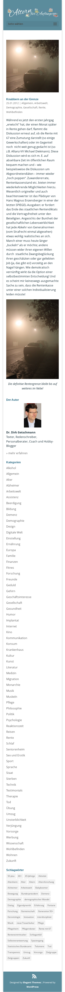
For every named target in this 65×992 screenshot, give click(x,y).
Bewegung (13, 893)
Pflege (10, 702)
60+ (20, 876)
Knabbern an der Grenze (22, 99)
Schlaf (10, 743)
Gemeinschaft (28, 911)
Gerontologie (14, 917)
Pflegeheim (13, 928)
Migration (12, 679)
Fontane (51, 905)
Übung (10, 808)
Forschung (13, 573)
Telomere (39, 946)
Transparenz (14, 952)
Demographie (14, 107)
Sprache (11, 767)
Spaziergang (37, 940)
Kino (9, 632)
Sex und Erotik (15, 755)
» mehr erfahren (17, 453)
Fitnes (10, 568)
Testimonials (14, 790)
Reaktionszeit (15, 726)
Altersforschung (46, 881)
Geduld (11, 585)
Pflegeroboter (28, 928)
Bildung (11, 509)
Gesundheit (13, 609)
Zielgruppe (51, 952)
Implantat (12, 620)
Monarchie (13, 685)
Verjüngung (13, 826)
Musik (10, 691)
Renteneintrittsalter (17, 934)
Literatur (12, 667)
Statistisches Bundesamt (19, 946)
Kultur (10, 656)
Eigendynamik (24, 905)
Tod (8, 802)
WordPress (32, 986)
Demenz (11, 515)
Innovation (29, 917)
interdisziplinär (44, 917)
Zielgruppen (13, 958)
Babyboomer (41, 887)
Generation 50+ (45, 911)
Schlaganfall (36, 934)
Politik (10, 714)
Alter (9, 480)
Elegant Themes (32, 982)
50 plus (11, 876)
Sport (10, 761)
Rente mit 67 (45, 928)
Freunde (11, 579)
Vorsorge (12, 831)
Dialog (11, 905)
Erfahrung (39, 905)
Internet (11, 626)
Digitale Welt (14, 532)
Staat (9, 773)
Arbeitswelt (40, 103)
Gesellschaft (30, 107)
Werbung (12, 837)
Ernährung (13, 544)
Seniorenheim (15, 749)
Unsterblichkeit (16, 820)
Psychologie (14, 720)
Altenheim (13, 881)
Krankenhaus (15, 650)
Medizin (11, 673)
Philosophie (14, 708)
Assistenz (12, 497)
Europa (11, 550)
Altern (32, 881)
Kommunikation (16, 638)
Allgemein (27, 103)
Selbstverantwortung (18, 940)
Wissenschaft (15, 843)
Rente (42, 107)
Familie (10, 556)
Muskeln (11, 697)
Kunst (10, 661)
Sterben (11, 779)
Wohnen (11, 855)
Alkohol (11, 468)
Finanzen (12, 562)
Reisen (10, 732)
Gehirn (10, 591)
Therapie (12, 796)
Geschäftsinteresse (18, 597)
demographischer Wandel (36, 899)
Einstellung (13, 538)
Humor (11, 614)
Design (10, 526)
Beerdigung (13, 503)
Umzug (10, 814)
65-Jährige (30, 876)
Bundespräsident (29, 893)
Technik (11, 785)
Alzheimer (12, 485)
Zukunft (11, 861)
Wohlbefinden (14, 112)
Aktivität (42, 876)
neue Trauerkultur (25, 922)
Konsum (11, 644)
